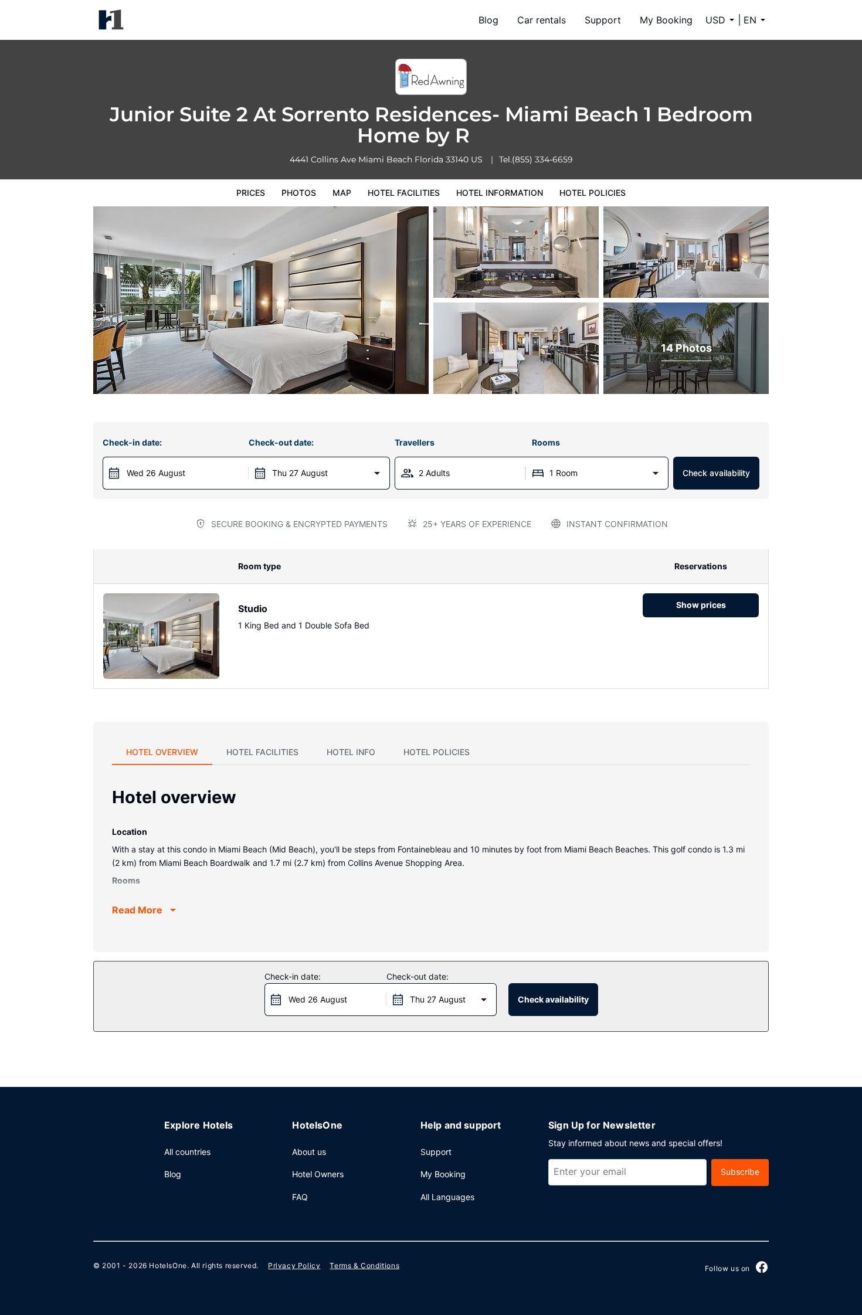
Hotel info (351, 752)
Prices (250, 193)
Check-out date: (281, 442)
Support (603, 20)
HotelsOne (167, 1265)
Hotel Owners (318, 1174)
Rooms (546, 442)
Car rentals (541, 20)
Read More (137, 910)
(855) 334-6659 (542, 159)
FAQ (300, 1197)
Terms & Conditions (364, 1265)
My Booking (666, 20)
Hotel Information (499, 193)
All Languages (447, 1197)
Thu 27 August (300, 473)
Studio (252, 608)
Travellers (415, 442)
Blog (488, 20)
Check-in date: (132, 442)
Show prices (701, 605)
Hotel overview (162, 752)
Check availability (716, 473)
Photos (298, 193)
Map (341, 193)
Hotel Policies (592, 193)
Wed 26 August (156, 473)
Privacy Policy (294, 1265)
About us (309, 1152)
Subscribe (740, 1172)
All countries (187, 1152)
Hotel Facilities (404, 193)
